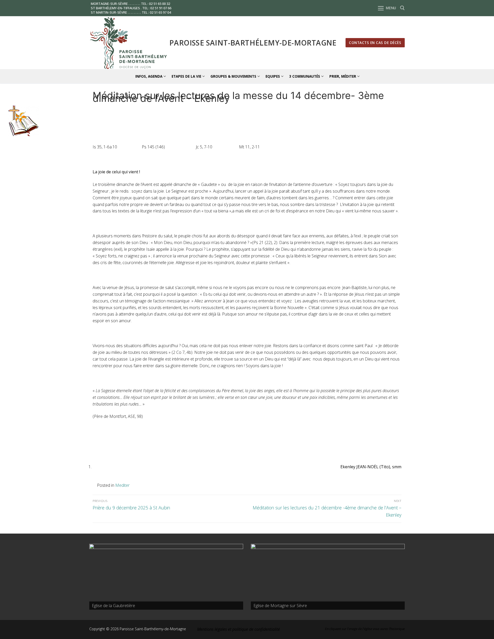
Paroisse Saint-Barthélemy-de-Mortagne (253, 42)
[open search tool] (402, 8)
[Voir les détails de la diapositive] (166, 577)
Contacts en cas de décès (375, 42)
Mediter (122, 485)
